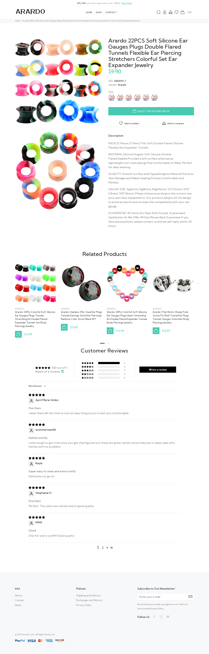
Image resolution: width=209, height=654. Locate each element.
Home (17, 21)
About (18, 595)
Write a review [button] (158, 369)
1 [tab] (102, 343)
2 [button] (103, 547)
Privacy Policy (83, 605)
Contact (19, 600)
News (18, 605)
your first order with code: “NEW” (104, 3)
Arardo (122, 84)
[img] (37, 395)
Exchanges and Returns (89, 600)
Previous (12, 283)
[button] (88, 363)
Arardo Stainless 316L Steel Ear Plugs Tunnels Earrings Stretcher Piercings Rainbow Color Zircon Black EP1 (81, 315)
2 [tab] (108, 343)
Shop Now (126, 3)
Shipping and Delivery (88, 595)
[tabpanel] (36, 297)
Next (197, 283)
